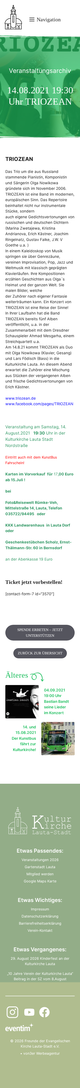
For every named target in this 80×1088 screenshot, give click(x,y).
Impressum (40, 909)
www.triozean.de (20, 398)
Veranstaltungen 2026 (40, 860)
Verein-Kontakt (40, 930)
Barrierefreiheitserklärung (40, 923)
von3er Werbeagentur (41, 1053)
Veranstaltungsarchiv (40, 70)
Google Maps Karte (40, 881)
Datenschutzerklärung (40, 916)
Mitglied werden (40, 874)
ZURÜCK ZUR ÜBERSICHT (40, 653)
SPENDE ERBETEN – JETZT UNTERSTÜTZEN (40, 633)
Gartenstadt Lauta (40, 867)
